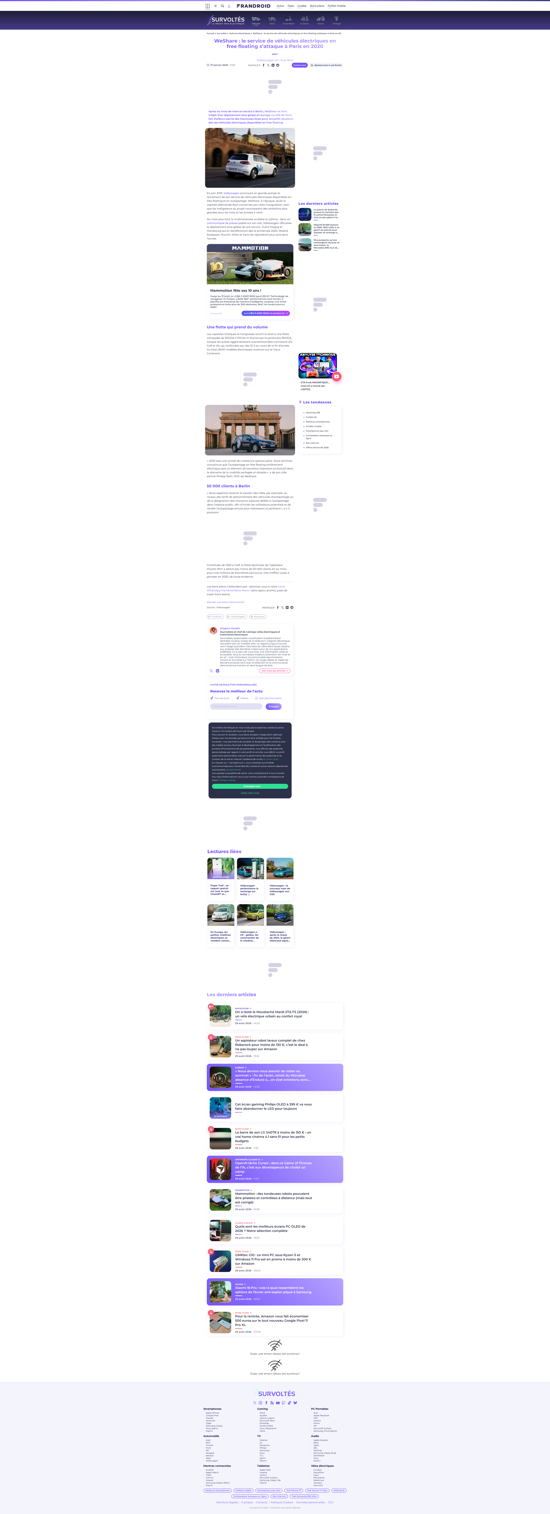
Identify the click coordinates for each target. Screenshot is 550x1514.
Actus (280, 5)
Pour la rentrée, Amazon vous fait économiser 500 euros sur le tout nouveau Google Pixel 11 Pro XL (272, 1320)
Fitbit (208, 1475)
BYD (208, 1442)
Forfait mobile (337, 5)
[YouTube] (278, 1402)
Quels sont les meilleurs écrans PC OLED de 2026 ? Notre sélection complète (270, 1229)
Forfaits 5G (311, 417)
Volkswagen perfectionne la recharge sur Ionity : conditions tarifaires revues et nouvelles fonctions (250, 890)
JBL (315, 1448)
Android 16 (338, 1490)
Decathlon (319, 1472)
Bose (316, 1442)
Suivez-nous (299, 65)
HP (315, 1425)
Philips (263, 1448)
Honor (317, 1423)
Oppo (208, 1423)
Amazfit (210, 1470)
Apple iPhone (212, 1413)
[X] (255, 1402)
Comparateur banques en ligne (250, 1496)
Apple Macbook (321, 1415)
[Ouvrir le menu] (207, 6)
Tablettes (263, 1465)
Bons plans (317, 5)
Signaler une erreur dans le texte (225, 602)
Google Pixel (212, 1415)
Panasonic (265, 1445)
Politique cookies (226, 780)
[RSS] (272, 1402)
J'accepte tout (251, 786)
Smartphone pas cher (317, 431)
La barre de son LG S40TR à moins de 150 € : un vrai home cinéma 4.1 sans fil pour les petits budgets (273, 1136)
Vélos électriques (322, 1465)
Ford (208, 1448)
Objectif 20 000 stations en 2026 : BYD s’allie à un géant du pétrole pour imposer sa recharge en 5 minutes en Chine (326, 230)
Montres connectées (217, 1465)
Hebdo (244, 698)
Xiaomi (209, 1431)
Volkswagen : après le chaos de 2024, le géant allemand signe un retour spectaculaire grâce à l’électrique (280, 936)
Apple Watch (212, 1472)
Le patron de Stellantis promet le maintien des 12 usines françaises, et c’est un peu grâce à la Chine (326, 214)
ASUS (262, 1413)
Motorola (210, 1420)
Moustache (319, 1477)
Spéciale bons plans (270, 698)
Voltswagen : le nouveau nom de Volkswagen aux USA (280, 890)
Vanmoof (318, 1485)
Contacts (261, 1502)
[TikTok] (289, 1402)
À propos (247, 1502)
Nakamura (319, 1480)
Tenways (318, 1482)
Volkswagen (231, 193)
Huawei (209, 1418)
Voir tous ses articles (274, 670)
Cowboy (318, 1470)
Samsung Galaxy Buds (325, 1453)
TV (259, 1436)
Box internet (312, 443)
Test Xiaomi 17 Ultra (317, 1490)
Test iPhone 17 (293, 1490)
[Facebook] (266, 1402)
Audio (315, 1436)
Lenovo (317, 1420)
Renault (210, 1455)
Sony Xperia (212, 1428)
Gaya (316, 1475)
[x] (211, 670)
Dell (316, 1418)
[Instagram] (260, 1402)
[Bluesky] (295, 1402)
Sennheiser (319, 1455)
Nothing (318, 1450)
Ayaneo (263, 1415)
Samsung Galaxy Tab (270, 1480)
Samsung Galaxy (214, 1425)
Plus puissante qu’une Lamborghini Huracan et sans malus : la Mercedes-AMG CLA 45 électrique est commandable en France (326, 248)
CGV (331, 1502)
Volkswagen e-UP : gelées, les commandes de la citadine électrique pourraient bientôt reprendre (249, 936)
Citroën (209, 1445)
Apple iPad (265, 1470)
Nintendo (264, 1423)
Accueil (210, 33)
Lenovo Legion (267, 1418)
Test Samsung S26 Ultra (304, 1496)
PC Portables (319, 1408)
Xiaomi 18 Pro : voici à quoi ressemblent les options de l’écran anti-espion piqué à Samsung (273, 1290)
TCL (261, 1455)
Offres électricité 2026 (317, 447)
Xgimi (263, 1458)
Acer (316, 1413)
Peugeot (210, 1453)
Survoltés (222, 33)
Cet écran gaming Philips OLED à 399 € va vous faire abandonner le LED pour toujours (273, 1106)
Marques (259, 616)
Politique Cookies (282, 1502)
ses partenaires (233, 769)
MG (207, 1450)
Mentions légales (227, 1502)
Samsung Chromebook (325, 1431)
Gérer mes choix (250, 792)
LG (261, 1442)
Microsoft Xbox (267, 1420)
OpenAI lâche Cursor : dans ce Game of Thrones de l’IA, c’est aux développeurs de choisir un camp (273, 1167)
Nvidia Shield (266, 1425)
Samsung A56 (313, 412)
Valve (262, 1431)
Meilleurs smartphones (318, 421)
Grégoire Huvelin (230, 628)
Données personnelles (310, 1502)
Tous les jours (221, 698)
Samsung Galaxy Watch (218, 1482)
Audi (208, 1440)
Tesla (208, 1458)
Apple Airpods (321, 1440)
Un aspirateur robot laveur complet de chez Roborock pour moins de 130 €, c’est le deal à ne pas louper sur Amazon (271, 1045)
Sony (262, 1453)
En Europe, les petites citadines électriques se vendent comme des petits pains (221, 936)
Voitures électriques (239, 33)
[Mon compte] (229, 6)
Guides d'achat (244, 1223)
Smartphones (212, 1408)
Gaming (262, 1408)
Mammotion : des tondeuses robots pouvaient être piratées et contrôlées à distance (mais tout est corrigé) (273, 1198)
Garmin (209, 1477)
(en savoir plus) (270, 759)
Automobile (211, 1436)
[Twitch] (283, 1402)
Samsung (264, 1450)
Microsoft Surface (322, 1428)
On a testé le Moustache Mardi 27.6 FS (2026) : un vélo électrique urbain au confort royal (272, 1014)
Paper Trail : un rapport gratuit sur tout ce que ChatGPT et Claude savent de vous (220, 890)
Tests (290, 5)
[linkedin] (217, 670)
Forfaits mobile (314, 426)
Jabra (316, 1445)
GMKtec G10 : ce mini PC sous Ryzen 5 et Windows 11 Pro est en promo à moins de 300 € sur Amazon (273, 1259)
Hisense (263, 1440)
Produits (216, 616)
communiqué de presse (222, 223)
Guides (302, 5)
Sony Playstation (268, 1428)
